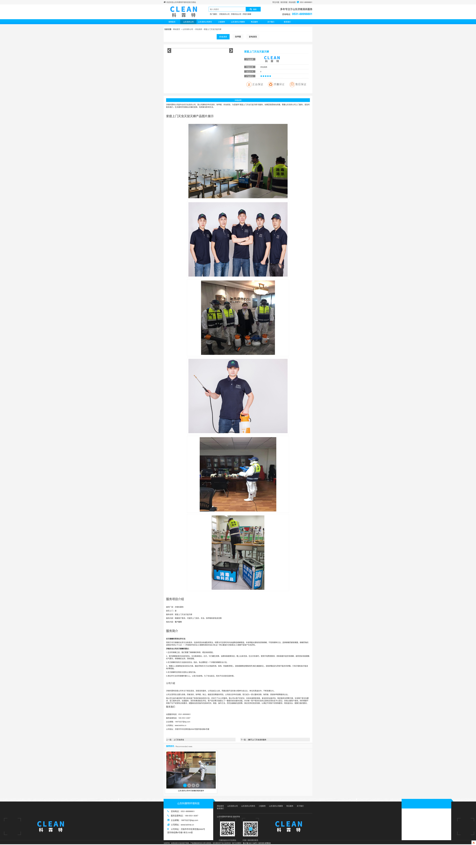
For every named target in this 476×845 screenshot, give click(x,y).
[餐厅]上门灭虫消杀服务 (257, 739)
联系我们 (287, 21)
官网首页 (171, 21)
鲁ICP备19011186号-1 (250, 843)
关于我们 (270, 21)
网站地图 (292, 2)
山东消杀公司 (188, 21)
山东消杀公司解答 (238, 21)
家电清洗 (253, 36)
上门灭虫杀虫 (179, 739)
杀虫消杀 (198, 29)
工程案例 (221, 21)
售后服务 (254, 21)
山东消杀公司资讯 (205, 21)
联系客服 (284, 2)
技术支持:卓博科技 (264, 843)
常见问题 (275, 2)
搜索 (255, 9)
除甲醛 (238, 36)
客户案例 (178, 621)
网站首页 (176, 29)
